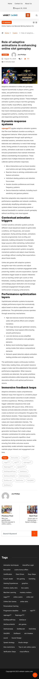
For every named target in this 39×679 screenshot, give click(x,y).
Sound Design (16, 638)
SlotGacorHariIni (9, 476)
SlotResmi (7, 485)
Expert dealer (8, 579)
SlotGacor (23, 471)
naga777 (7, 462)
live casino (25, 588)
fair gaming (21, 579)
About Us (28, 3)
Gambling (32, 579)
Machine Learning (9, 592)
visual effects (24, 651)
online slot (29, 597)
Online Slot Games (9, 601)
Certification (7, 574)
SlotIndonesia (24, 476)
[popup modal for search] (36, 15)
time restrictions (9, 647)
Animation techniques (11, 565)
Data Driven (20, 574)
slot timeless (28, 633)
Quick (24, 611)
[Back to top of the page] (35, 675)
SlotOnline (19, 480)
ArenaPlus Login (28, 565)
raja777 (16, 462)
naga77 (25, 458)
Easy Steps (32, 574)
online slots (24, 601)
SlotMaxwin (8, 480)
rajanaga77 (27, 462)
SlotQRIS (30, 480)
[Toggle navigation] (27, 15)
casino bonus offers (21, 570)
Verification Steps (9, 651)
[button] (34, 22)
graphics (25, 583)
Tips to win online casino (27, 647)
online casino (18, 597)
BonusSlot (14, 458)
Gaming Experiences (10, 583)
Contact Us (19, 3)
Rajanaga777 (8, 467)
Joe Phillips (22, 54)
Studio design (23, 642)
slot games (22, 624)
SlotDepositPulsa (10, 471)
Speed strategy (9, 642)
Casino (15, 33)
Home (10, 3)
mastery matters (25, 592)
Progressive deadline (10, 611)
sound (5, 638)
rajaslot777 (21, 467)
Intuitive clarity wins (10, 588)
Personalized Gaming (10, 606)
